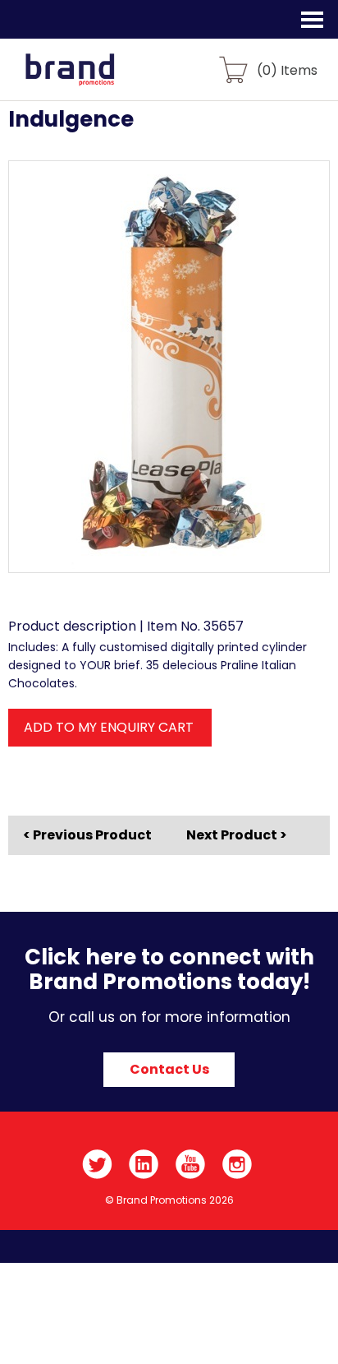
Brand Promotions (99, 79)
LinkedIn (144, 1164)
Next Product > (236, 834)
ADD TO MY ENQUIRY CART (109, 727)
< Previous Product (87, 835)
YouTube (191, 1164)
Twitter (97, 1164)
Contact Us (169, 1069)
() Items (287, 69)
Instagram (237, 1164)
